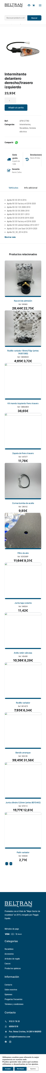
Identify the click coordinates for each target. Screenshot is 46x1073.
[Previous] (7, 864)
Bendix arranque (23, 752)
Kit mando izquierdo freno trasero (23, 403)
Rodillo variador (23, 702)
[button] (23, 49)
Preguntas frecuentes (13, 999)
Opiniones (8, 994)
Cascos (7, 963)
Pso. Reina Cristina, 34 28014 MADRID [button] (25, 1031)
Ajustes (33, 1069)
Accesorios (9, 954)
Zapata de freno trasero (23, 453)
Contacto (8, 985)
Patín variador (23, 852)
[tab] (30, 188)
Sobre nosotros (11, 989)
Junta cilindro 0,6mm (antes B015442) (23, 802)
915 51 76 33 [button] (14, 1021)
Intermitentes (25, 124)
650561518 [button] (13, 1026)
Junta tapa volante (23, 603)
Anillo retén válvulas (23, 653)
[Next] (11, 864)
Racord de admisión (23, 300)
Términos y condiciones (14, 1004)
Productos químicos (13, 968)
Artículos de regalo (12, 959)
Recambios (24, 128)
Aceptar (8, 1069)
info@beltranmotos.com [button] (19, 1036)
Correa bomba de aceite (23, 503)
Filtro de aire (23, 553)
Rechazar (20, 1069)
